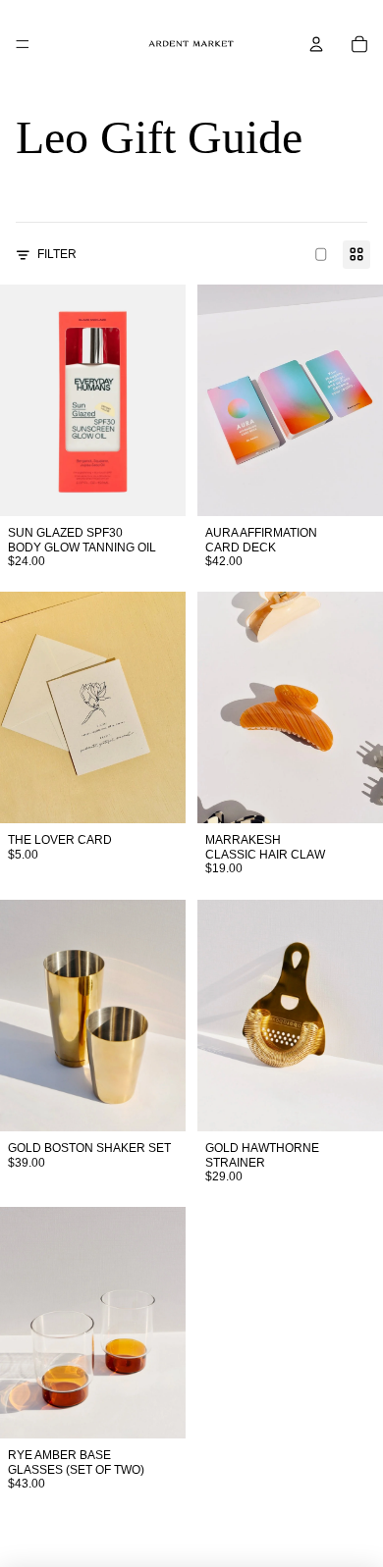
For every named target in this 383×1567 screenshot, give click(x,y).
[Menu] (22, 44)
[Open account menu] (316, 44)
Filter (57, 254)
